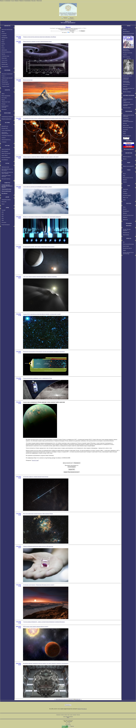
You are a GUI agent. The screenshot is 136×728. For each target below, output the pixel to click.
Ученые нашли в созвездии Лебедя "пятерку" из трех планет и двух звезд (41, 156)
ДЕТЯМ (7, 197)
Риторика (3, 103)
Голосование (27, 0)
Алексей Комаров (69, 721)
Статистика (74, 714)
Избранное (125, 217)
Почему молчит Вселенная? (128, 33)
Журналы (125, 213)
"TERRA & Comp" (126, 102)
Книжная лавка (5, 64)
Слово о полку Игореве (6, 130)
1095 (67, 699)
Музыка (3, 99)
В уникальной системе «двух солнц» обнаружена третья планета (38, 246)
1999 (3, 220)
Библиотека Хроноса (127, 156)
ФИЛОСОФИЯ (7, 113)
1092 (59, 699)
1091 (57, 699)
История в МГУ (5, 128)
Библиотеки (125, 219)
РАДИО (128, 162)
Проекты (125, 209)
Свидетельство (66, 28)
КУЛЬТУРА (7, 90)
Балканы (3, 43)
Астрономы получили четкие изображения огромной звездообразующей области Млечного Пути (46, 118)
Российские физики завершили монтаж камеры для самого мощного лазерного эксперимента (45, 663)
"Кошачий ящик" (5, 82)
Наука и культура (126, 56)
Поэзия (3, 47)
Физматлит (125, 86)
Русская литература (127, 135)
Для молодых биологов (129, 149)
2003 (3, 212)
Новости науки (126, 246)
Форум (3, 203)
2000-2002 (129, 58)
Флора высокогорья (27, 79)
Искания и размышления (6, 51)
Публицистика (4, 37)
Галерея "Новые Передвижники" (68, 716)
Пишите (17, 0)
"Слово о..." (4, 75)
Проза (3, 45)
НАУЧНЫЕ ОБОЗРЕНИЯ (128, 95)
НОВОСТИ (128, 238)
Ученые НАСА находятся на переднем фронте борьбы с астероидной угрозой (41, 314)
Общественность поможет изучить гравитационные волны (37, 41)
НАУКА (128, 25)
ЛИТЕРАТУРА (7, 25)
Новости (21, 0)
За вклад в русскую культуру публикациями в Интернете (7, 186)
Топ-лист (33, 0)
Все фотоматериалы (6, 224)
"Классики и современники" (7, 73)
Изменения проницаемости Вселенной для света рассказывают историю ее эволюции (44, 351)
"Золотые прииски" (5, 84)
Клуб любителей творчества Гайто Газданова (7, 173)
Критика (3, 54)
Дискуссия (39, 0)
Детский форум (5, 159)
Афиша (3, 31)
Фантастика (4, 201)
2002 (3, 214)
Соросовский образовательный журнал (128, 121)
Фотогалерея (4, 97)
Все (124, 242)
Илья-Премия (4, 193)
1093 (62, 699)
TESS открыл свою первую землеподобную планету (35, 626)
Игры (124, 175)
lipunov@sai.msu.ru (82, 708)
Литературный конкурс (6, 189)
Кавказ (3, 41)
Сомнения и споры (5, 56)
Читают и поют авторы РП (128, 166)
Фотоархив (4, 222)
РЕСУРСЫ (128, 203)
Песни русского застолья (128, 177)
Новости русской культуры (7, 29)
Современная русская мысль (7, 116)
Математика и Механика (128, 127)
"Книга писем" (4, 79)
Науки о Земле (126, 125)
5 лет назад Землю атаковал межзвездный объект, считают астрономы (40, 276)
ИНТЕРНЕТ (128, 225)
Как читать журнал (127, 195)
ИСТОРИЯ (7, 122)
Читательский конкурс (6, 191)
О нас (12, 0)
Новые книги (4, 58)
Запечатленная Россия (6, 139)
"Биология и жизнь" (127, 107)
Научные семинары (127, 91)
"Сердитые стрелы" (5, 86)
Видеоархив (4, 109)
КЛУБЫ (7, 163)
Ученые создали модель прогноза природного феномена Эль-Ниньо (39, 36)
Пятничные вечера (5, 167)
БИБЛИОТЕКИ (128, 153)
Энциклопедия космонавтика (126, 78)
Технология (125, 129)
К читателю (4, 33)
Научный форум (5, 151)
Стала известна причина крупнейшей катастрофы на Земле (37, 186)
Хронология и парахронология (5, 133)
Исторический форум (6, 157)
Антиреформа (126, 118)
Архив (68, 714)
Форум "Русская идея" (6, 153)
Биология (125, 123)
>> (81, 699)
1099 (77, 699)
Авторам (125, 191)
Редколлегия (125, 189)
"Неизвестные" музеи (6, 101)
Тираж (124, 199)
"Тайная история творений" (7, 77)
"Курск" (3, 39)
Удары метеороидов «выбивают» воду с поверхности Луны (37, 378)
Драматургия (4, 49)
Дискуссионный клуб (6, 149)
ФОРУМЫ (7, 145)
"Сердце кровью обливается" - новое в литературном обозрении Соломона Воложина (44, 621)
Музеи (124, 173)
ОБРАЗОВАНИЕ (128, 111)
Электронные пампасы (6, 199)
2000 (3, 218)
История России (5, 126)
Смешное (125, 181)
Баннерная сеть (126, 232)
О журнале (125, 193)
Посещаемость (126, 211)
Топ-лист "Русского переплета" (127, 230)
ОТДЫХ (128, 169)
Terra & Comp (35, 460)
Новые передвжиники (6, 95)
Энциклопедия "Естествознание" (126, 82)
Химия (124, 133)
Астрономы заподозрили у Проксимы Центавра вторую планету (38, 584)
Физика (124, 131)
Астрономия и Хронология (7, 135)
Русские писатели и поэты (128, 215)
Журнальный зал (5, 66)
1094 (64, 699)
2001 (3, 216)
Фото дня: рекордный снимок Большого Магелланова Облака (38, 513)
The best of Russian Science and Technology (128, 253)
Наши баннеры (126, 234)
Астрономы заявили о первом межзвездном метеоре (35, 476)
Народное (125, 179)
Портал (2, 0)
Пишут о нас (125, 197)
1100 (79, 699)
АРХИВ (7, 207)
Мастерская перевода (6, 178)
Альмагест (4, 137)
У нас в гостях (4, 60)
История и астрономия (127, 52)
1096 (69, 699)
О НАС (128, 185)
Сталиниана (4, 141)
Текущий (3, 210)
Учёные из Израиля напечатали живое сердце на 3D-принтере (38, 546)
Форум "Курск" (5, 155)
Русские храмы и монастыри (5, 106)
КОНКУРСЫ (7, 182)
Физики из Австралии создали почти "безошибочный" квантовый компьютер (42, 216)
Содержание (7, 0)
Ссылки (71, 714)
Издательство (4, 62)
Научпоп (125, 158)
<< (54, 699)
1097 (72, 699)
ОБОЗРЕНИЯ (7, 70)
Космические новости (127, 75)
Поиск (124, 207)
